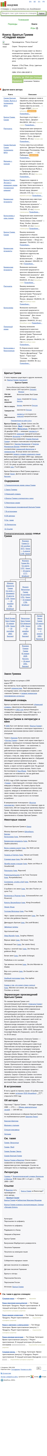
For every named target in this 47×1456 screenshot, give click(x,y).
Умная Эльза (9, 907)
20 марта (26, 571)
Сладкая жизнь (8, 1352)
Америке (14, 738)
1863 (10, 634)
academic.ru (9, 4)
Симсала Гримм (35, 1004)
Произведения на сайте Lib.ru (21, 421)
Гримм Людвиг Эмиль (12, 1151)
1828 (25, 656)
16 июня (26, 661)
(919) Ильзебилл (30, 1093)
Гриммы (7, 1176)
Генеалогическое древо (18, 533)
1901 (25, 664)
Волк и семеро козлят (12, 848)
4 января (10, 623)
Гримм (7, 783)
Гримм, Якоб (9, 1147)
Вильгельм (22, 429)
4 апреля (26, 551)
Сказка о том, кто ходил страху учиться (19, 985)
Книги (34, 24)
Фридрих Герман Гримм (25, 648)
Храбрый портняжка (12, 978)
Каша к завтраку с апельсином (15, 1325)
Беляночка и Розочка (12, 896)
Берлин (19, 405)
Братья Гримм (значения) (17, 380)
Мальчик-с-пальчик (11, 1125)
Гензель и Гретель (11, 855)
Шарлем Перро (32, 1117)
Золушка (7, 1134)
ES (39, 2)
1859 (25, 634)
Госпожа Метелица (11, 911)
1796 (10, 606)
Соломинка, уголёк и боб (14, 882)
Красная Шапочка (11, 1121)
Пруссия (35, 405)
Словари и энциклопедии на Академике (21, 9)
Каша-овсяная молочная (12, 1337)
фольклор (16, 436)
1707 (22, 568)
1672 (22, 548)
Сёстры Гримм (11, 740)
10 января (27, 600)
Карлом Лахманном (22, 444)
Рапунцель (8, 129)
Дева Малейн (9, 936)
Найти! (41, 13)
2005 (8, 726)
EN (30, 2)
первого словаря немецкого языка (26, 454)
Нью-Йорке (21, 771)
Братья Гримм (35, 726)
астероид (19, 1093)
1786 (22, 626)
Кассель (7, 476)
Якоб (20, 426)
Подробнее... (25, 114)
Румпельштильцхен (12, 875)
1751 (22, 597)
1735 (7, 598)
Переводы (12, 24)
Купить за (27, 79)
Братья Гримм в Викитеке (14, 1160)
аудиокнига (32, 111)
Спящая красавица (11, 1130)
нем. (19, 424)
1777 (25, 573)
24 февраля (25, 623)
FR (44, 2)
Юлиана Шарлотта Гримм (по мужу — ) (10, 588)
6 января (25, 654)
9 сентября (25, 595)
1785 (7, 626)
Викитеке (9, 1190)
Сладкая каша (9, 859)
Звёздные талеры (11, 927)
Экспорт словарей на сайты (9, 1376)
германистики (9, 452)
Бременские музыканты (13, 841)
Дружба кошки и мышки (13, 864)
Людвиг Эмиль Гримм (40, 618)
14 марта (40, 623)
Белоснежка (8, 308)
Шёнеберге (29, 832)
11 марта (25, 566)
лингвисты (20, 414)
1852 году (20, 710)
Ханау (19, 399)
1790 (39, 626)
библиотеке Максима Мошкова (29, 1200)
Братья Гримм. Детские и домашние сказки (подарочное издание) (10, 185)
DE (35, 2)
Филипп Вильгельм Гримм (25, 589)
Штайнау (25, 576)
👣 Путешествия (6, 1373)
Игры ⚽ (34, 28)
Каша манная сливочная (12, 1315)
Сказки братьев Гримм (13, 1156)
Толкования (23, 20)
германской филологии (25, 449)
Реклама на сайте (26, 1369)
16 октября (25, 546)
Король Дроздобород (12, 902)
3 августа (10, 596)
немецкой (20, 416)
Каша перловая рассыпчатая (14, 1303)
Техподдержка (15, 1369)
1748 (22, 554)
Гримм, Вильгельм (11, 1143)
